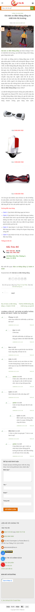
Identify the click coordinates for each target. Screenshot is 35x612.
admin (15, 376)
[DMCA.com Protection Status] (7, 551)
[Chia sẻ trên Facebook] (12, 278)
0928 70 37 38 (20, 532)
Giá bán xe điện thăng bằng (10, 51)
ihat (24, 23)
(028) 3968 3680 (9, 536)
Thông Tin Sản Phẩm (17, 13)
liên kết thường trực (17, 286)
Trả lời (32, 325)
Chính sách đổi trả (6, 568)
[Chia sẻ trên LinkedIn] (25, 278)
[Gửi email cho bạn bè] (19, 278)
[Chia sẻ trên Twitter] (16, 278)
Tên (4, 484)
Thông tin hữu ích (6, 565)
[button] (2, 3)
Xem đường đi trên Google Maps (10, 600)
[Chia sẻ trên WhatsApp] (9, 278)
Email (5, 492)
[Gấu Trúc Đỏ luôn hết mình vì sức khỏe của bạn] (17, 3)
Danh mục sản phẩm (7, 562)
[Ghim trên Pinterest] (22, 278)
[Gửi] (32, 8)
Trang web (6, 500)
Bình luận (6, 469)
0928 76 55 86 (8, 532)
